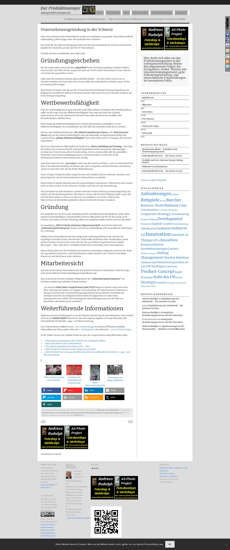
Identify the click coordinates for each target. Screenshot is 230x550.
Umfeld (161, 282)
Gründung (73, 413)
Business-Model (152, 205)
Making (163, 253)
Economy (146, 224)
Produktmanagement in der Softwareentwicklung (162, 62)
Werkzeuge (170, 283)
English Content (162, 223)
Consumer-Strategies (168, 210)
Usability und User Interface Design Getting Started (162, 161)
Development (169, 219)
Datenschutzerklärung (161, 13)
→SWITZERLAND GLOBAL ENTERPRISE (62, 343)
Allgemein (146, 104)
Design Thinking (149, 219)
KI (159, 240)
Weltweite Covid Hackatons (154, 166)
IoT (155, 240)
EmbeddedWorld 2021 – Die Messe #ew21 (162, 156)
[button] (51, 390)
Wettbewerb (181, 283)
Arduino (175, 194)
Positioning (171, 266)
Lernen (173, 248)
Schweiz (112, 413)
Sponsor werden (140, 13)
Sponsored (119, 413)
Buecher (173, 200)
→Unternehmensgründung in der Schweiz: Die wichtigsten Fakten (74, 341)
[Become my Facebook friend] (227, 40)
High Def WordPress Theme (170, 468)
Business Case (54, 413)
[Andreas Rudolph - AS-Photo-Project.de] (76, 448)
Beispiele (45, 413)
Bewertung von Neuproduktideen (115, 378)
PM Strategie (155, 266)
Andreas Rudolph (150, 298)
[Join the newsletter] (227, 56)
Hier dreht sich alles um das (162, 58)
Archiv (99, 13)
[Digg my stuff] (227, 35)
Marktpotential (149, 262)
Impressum (181, 13)
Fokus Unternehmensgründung (97, 383)
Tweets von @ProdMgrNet (153, 180)
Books (163, 201)
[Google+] (227, 51)
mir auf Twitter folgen (121, 329)
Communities (149, 209)
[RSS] (227, 61)
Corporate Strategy (156, 214)
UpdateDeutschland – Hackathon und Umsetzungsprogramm (159, 150)
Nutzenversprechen (170, 262)
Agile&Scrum (148, 97)
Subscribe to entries (167, 474)
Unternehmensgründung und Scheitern (56, 378)
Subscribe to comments (168, 476)
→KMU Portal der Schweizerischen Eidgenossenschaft (69, 349)
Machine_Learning (148, 253)
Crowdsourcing (180, 214)
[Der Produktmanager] (68, 14)
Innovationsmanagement (160, 72)
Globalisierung (181, 224)
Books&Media (113, 13)
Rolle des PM (164, 277)
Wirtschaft (114, 410)
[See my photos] (227, 45)
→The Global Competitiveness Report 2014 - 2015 (66, 346)
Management (91, 413)
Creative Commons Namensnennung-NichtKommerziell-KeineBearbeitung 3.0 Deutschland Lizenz (48, 530)
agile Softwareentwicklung (164, 73)
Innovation (147, 112)
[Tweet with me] (227, 67)
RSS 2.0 (77, 415)
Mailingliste (87, 329)
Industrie (164, 228)
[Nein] (226, 544)
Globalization (149, 228)
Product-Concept (102, 413)
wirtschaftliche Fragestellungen (165, 77)
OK (170, 544)
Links (126, 13)
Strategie (148, 282)
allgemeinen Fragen (162, 66)
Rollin (179, 277)
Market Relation (176, 257)
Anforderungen (156, 193)
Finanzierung (64, 413)
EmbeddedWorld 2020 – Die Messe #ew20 (162, 171)
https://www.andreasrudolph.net (75, 518)
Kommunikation (152, 244)
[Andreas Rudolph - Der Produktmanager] (106, 537)
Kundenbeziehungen (154, 248)
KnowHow (81, 413)
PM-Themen (148, 119)
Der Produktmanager (85, 326)
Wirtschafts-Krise (148, 286)
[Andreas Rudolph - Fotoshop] (53, 448)
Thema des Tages (103, 410)
